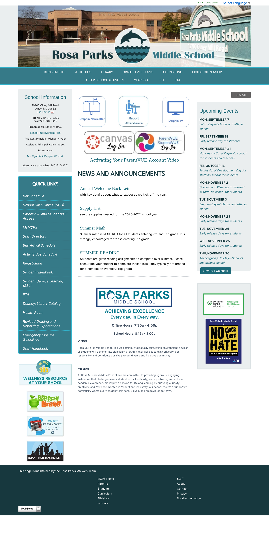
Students (104, 488)
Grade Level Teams (138, 72)
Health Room (33, 312)
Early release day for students (219, 141)
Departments (54, 72)
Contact (182, 488)
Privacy (182, 493)
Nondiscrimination (189, 498)
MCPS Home (106, 478)
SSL (162, 80)
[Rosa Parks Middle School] (134, 36)
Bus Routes (44, 111)
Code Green (208, 2)
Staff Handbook (35, 348)
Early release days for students (220, 221)
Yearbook (142, 80)
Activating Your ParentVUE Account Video (134, 160)
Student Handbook (38, 272)
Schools (103, 503)
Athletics (83, 72)
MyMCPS (30, 227)
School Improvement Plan (45, 132)
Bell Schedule (33, 196)
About (181, 483)
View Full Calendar (215, 271)
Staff (180, 478)
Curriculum (105, 493)
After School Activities (105, 80)
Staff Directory (34, 236)
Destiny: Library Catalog (42, 303)
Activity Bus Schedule (40, 254)
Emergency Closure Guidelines (38, 337)
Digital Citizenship (207, 72)
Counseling (172, 72)
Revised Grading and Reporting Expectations (41, 323)
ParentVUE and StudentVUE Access (45, 216)
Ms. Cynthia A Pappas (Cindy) (45, 156)
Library (107, 72)
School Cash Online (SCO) (43, 205)
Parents (103, 483)
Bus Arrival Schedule (39, 245)
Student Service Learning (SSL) (43, 283)
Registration (32, 263)
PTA (177, 80)
